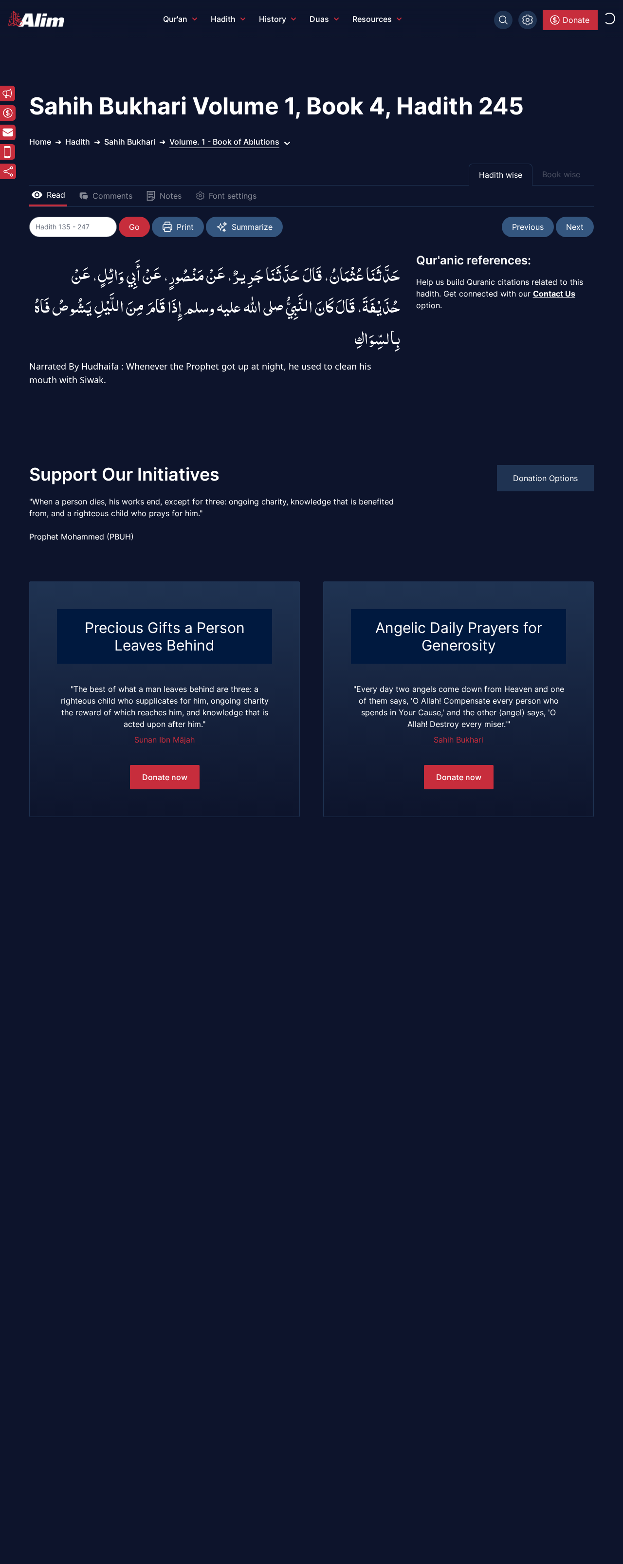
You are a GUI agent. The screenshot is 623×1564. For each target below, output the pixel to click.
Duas (319, 19)
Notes (171, 196)
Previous (528, 227)
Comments (112, 196)
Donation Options (545, 478)
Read (56, 195)
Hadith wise (500, 175)
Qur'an (175, 19)
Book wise (561, 174)
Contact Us (554, 293)
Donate (576, 20)
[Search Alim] (503, 20)
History (272, 19)
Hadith (223, 19)
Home (40, 142)
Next (575, 227)
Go (134, 227)
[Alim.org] (39, 19)
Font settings (233, 196)
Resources (372, 19)
